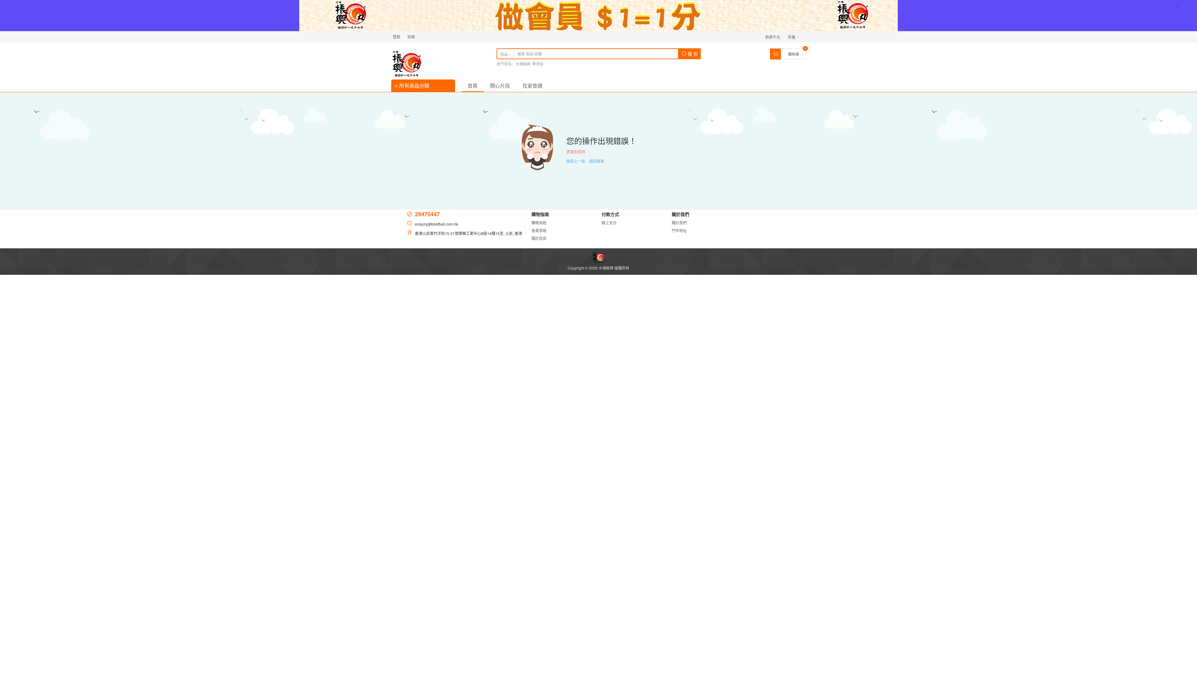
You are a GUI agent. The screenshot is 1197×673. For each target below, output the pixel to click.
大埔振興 (523, 63)
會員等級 (538, 230)
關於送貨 (538, 238)
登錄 (396, 36)
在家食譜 (532, 85)
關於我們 (679, 222)
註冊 (411, 36)
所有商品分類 (413, 85)
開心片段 (500, 85)
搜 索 (692, 53)
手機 (792, 37)
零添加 (537, 63)
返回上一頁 (575, 161)
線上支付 (609, 222)
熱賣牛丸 (772, 37)
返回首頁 (596, 161)
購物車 (793, 54)
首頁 (473, 85)
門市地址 (679, 230)
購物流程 (538, 222)
